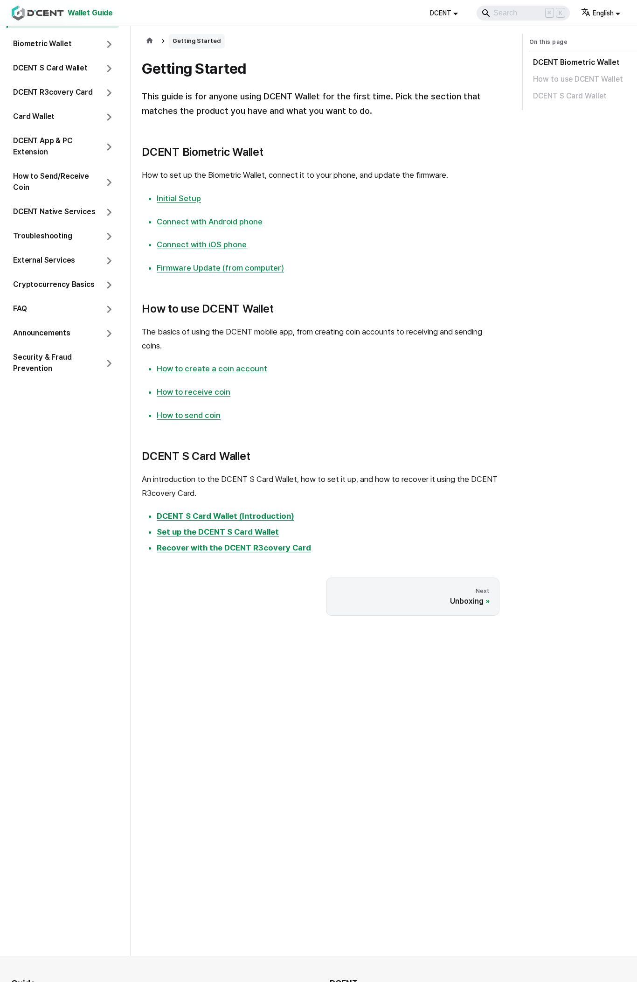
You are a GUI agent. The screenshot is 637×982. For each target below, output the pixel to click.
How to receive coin (193, 392)
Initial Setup (179, 198)
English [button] (603, 13)
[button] (63, 44)
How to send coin (189, 415)
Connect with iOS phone (202, 244)
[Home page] (150, 41)
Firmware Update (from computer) (220, 267)
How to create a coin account (212, 368)
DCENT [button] (440, 13)
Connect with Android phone (210, 221)
